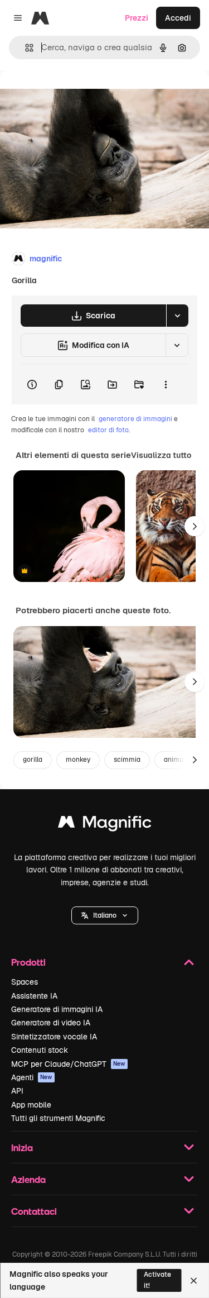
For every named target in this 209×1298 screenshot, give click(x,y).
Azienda (28, 1179)
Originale (73, 95)
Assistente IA (34, 996)
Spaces (24, 982)
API (17, 1091)
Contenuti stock (39, 1050)
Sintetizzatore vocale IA (54, 1037)
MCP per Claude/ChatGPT (68, 1064)
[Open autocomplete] (24, 48)
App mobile (31, 1105)
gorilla (32, 759)
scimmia (127, 759)
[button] (104, 915)
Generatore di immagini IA (57, 1009)
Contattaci (34, 1211)
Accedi (178, 18)
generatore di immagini (135, 418)
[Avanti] (194, 526)
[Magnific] (105, 824)
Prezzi (136, 18)
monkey (78, 759)
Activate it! (157, 1280)
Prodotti (28, 962)
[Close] (194, 1280)
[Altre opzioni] (165, 384)
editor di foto (108, 430)
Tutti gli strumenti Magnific (58, 1118)
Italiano (104, 915)
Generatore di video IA (50, 1023)
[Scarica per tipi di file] (177, 315)
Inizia (22, 1147)
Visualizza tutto (161, 455)
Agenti (31, 1077)
